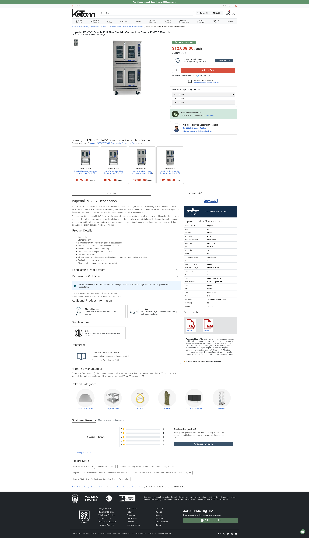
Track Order (132, 508)
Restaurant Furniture (167, 21)
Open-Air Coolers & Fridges (83, 467)
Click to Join (212, 520)
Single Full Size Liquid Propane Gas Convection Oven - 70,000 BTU (85, 172)
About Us (159, 508)
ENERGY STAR (104, 518)
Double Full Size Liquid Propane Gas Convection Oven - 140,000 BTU (142, 173)
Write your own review (203, 444)
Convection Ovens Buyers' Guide (105, 352)
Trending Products (106, 525)
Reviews (158, 525)
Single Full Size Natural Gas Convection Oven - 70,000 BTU (113, 172)
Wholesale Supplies (106, 515)
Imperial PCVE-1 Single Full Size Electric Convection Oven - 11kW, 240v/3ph (147, 467)
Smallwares (123, 21)
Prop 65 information (199, 361)
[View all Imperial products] (210, 201)
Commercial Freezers (106, 467)
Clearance (230, 21)
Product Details (82, 230)
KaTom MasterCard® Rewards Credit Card (206, 82)
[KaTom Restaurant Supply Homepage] (83, 13)
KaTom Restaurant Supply (80, 27)
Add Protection (224, 60)
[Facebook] (219, 533)
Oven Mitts (167, 409)
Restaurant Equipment (79, 21)
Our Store (159, 518)
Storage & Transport (201, 21)
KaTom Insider (161, 522)
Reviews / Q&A (195, 193)
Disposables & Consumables (184, 21)
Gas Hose (140, 409)
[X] (223, 533)
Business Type (216, 21)
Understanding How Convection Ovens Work (110, 356)
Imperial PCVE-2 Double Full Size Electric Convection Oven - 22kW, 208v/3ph (163, 473)
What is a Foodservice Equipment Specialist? (197, 131)
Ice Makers (109, 21)
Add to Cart (208, 70)
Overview (111, 193)
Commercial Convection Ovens (133, 27)
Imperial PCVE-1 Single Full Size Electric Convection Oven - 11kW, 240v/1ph (101, 479)
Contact (158, 515)
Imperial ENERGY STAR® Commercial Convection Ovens (113, 143)
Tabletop (138, 21)
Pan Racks (221, 409)
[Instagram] (232, 533)
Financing (131, 515)
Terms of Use (166, 533)
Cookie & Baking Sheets (85, 409)
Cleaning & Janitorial (152, 21)
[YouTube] (236, 533)
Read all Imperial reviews (82, 453)
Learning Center (133, 525)
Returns (130, 512)
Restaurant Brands (106, 512)
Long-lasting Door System (88, 270)
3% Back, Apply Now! (229, 6)
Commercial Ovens (115, 27)
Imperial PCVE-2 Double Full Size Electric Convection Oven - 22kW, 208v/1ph (101, 473)
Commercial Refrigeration (95, 21)
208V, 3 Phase (178, 103)
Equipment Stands (113, 409)
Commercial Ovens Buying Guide (106, 360)
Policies (130, 522)
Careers (158, 512)
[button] (228, 13)
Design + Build (104, 508)
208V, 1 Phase (178, 99)
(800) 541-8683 (192, 128)
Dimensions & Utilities (86, 276)
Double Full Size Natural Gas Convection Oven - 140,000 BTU (170, 172)
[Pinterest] (228, 533)
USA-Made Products (107, 522)
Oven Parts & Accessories (194, 409)
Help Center (77, 6)
